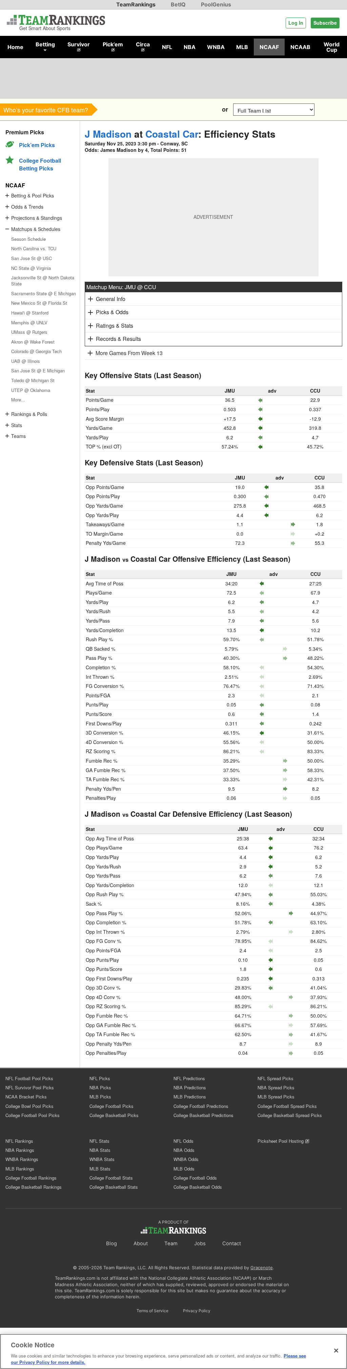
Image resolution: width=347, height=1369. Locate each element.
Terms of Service (152, 1310)
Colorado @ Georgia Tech (36, 351)
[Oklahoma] (121, 109)
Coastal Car (171, 134)
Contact (231, 1243)
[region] (173, 1351)
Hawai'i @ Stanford (29, 312)
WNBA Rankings (21, 1159)
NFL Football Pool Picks (29, 1078)
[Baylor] (167, 109)
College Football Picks (111, 1106)
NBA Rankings (19, 1150)
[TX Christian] (182, 109)
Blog (111, 1243)
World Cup (332, 47)
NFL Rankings (19, 1141)
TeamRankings (136, 4)
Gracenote (261, 1267)
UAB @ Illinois (25, 361)
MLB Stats (99, 1168)
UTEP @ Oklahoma (30, 390)
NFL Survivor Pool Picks (29, 1087)
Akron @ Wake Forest (33, 342)
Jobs (200, 1243)
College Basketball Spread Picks (290, 1115)
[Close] (336, 1350)
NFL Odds (183, 1141)
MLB (242, 47)
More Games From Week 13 (129, 353)
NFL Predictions (189, 1078)
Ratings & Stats (114, 325)
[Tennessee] (197, 109)
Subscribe (325, 22)
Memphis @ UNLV (29, 322)
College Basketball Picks (114, 1115)
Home (15, 47)
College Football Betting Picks (40, 164)
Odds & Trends (27, 206)
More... (18, 399)
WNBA (216, 47)
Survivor (78, 44)
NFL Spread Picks (275, 1078)
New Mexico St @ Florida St (39, 303)
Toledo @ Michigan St (33, 380)
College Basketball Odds (198, 1187)
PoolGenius (216, 4)
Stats (16, 425)
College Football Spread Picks (287, 1106)
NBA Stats (99, 1150)
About (141, 1243)
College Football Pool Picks (32, 1115)
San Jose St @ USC (31, 258)
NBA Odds (184, 1150)
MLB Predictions (190, 1096)
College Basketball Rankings (33, 1187)
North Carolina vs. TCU (33, 248)
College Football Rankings (31, 1178)
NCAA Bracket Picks (26, 1096)
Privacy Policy (196, 1310)
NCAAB (300, 47)
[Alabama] (106, 109)
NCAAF (269, 47)
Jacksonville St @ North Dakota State (42, 280)
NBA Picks (100, 1087)
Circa (143, 44)
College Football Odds (195, 1178)
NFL (167, 47)
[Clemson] (136, 109)
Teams (18, 436)
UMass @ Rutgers (29, 332)
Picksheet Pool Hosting (281, 1141)
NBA (190, 47)
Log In (295, 22)
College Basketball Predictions (203, 1115)
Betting (45, 44)
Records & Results (118, 339)
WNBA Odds (186, 1159)
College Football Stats (111, 1178)
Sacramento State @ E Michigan (43, 293)
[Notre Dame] (212, 109)
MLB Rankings (19, 1168)
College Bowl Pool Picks (29, 1106)
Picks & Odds (112, 312)
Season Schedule (28, 239)
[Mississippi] (151, 109)
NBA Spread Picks (276, 1087)
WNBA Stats (102, 1159)
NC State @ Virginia (31, 268)
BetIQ (178, 4)
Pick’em (113, 44)
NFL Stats (99, 1141)
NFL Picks (99, 1078)
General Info (110, 299)
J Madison (108, 134)
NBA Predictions (190, 1087)
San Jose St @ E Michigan (38, 370)
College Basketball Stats (113, 1187)
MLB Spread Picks (276, 1096)
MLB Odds (184, 1168)
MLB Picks (100, 1096)
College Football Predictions (201, 1106)
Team (171, 1243)
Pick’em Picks (37, 145)
